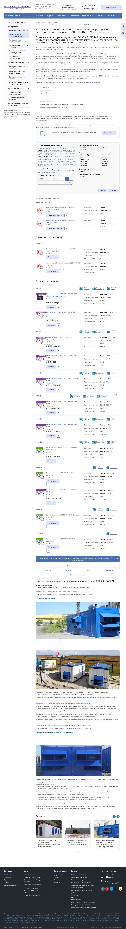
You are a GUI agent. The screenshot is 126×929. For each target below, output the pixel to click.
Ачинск (89, 570)
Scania (66, 171)
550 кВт (61, 156)
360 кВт (67, 153)
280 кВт (42, 153)
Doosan (40, 171)
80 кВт (55, 148)
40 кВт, (91, 914)
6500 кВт (58, 164)
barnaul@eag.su (107, 877)
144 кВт (64, 150)
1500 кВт (45, 161)
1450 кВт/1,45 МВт (26, 919)
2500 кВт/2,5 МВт (10, 920)
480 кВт (45, 155)
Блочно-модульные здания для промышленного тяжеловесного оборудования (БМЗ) (18, 83)
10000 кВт (46, 166)
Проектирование (29, 875)
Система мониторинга (16, 22)
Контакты (111, 16)
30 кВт (58, 147)
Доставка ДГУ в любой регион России (34, 892)
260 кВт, (66, 915)
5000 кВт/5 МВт (72, 920)
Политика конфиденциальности (111, 927)
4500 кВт (40, 164)
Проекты (100, 16)
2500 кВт (48, 162)
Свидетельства (9, 877)
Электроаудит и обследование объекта (34, 881)
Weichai (55, 172)
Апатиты (48, 570)
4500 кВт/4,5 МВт (59, 920)
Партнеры (7, 880)
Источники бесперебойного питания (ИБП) (18, 104)
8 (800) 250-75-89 (90, 6)
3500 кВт (66, 162)
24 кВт (54, 147)
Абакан (48, 565)
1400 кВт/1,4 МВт (13, 919)
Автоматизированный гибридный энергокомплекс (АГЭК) (17, 99)
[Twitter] (111, 889)
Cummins (45, 171)
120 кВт (54, 150)
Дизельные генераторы (17, 31)
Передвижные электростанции (14, 57)
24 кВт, (75, 914)
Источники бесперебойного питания (83, 907)
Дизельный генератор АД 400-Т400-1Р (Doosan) (62, 402)
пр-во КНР (45, 172)
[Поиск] (119, 16)
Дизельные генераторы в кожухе (18, 78)
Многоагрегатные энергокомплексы (15, 93)
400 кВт (72, 153)
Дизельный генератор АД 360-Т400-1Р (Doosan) (62, 379)
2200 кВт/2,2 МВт (102, 919)
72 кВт (50, 148)
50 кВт (96, 914)
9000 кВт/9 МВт (17, 922)
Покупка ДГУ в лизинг (31, 888)
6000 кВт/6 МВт (83, 920)
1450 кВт (40, 161)
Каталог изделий (14, 16)
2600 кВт (54, 162)
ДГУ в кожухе (75, 895)
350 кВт (62, 153)
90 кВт (59, 148)
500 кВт (50, 155)
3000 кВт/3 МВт (22, 920)
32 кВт (62, 147)
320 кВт (57, 153)
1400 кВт (70, 159)
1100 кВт (48, 159)
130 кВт (59, 150)
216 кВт (49, 152)
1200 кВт (59, 159)
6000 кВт (52, 164)
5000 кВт (46, 164)
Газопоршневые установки (14, 46)
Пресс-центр (87, 16)
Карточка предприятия (11, 885)
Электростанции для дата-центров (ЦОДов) (18, 52)
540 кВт (56, 156)
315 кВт (52, 153)
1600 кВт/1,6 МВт (51, 919)
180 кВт (40, 152)
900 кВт (55, 158)
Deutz (55, 171)
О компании (8, 875)
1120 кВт (54, 159)
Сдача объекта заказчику (32, 895)
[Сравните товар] (66, 215)
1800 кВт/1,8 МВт (77, 919)
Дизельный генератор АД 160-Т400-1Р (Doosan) (62, 355)
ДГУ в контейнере (77, 888)
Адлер (68, 565)
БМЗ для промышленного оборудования (79, 899)
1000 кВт (60, 158)
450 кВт (40, 155)
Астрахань (68, 570)
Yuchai (50, 172)
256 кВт (70, 152)
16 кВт (45, 147)
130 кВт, (18, 915)
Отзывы (6, 882)
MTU (73, 171)
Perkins (40, 172)
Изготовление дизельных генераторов (32, 885)
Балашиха (109, 570)
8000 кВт (70, 164)
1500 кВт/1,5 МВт (39, 919)
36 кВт (67, 147)
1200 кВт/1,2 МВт (104, 917)
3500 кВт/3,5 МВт (34, 920)
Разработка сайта (62, 927)
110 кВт (49, 150)
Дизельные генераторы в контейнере (18, 67)
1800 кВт (62, 161)
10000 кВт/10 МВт (43, 202)
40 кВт (71, 147)
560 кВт (66, 156)
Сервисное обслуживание (32, 877)
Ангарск (109, 565)
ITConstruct (74, 927)
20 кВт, (70, 914)
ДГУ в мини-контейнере (79, 893)
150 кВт (69, 150)
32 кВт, (86, 914)
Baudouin (51, 171)
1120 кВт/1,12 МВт (91, 917)
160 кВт (73, 150)
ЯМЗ (70, 171)
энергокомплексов (94, 83)
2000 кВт (68, 161)
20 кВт (49, 147)
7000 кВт (64, 164)
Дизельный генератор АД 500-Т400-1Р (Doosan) (62, 425)
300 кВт (47, 153)
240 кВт (59, 152)
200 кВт (44, 152)
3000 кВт (60, 162)
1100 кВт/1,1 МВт (79, 917)
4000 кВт (72, 162)
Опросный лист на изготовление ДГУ (15, 35)
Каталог (74, 871)
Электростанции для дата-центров (83, 885)
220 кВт (54, 152)
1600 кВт (51, 161)
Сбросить (113, 190)
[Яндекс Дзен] (116, 889)
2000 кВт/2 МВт (89, 919)
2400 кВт (42, 162)
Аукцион (74, 16)
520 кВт (51, 156)
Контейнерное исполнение (45, 598)
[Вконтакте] (103, 889)
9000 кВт (40, 166)
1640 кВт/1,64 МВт (64, 919)
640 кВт (40, 158)
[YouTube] (107, 889)
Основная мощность (51, 198)
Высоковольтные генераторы (81, 882)
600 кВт (71, 156)
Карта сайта (95, 927)
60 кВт (42, 148)
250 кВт (65, 152)
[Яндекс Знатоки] (120, 889)
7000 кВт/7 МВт (108, 920)
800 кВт (50, 158)
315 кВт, (84, 915)
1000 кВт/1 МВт (68, 917)
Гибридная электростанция (80, 905)
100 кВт (64, 148)
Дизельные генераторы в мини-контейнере (18, 72)
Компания (38, 16)
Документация (62, 16)
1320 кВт (64, 159)
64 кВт (46, 148)
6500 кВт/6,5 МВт (96, 920)
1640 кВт (56, 161)
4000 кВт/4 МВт (46, 920)
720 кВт (45, 158)
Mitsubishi (61, 171)
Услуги (49, 16)
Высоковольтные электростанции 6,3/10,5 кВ (17, 41)
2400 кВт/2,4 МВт (115, 919)
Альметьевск (88, 565)
